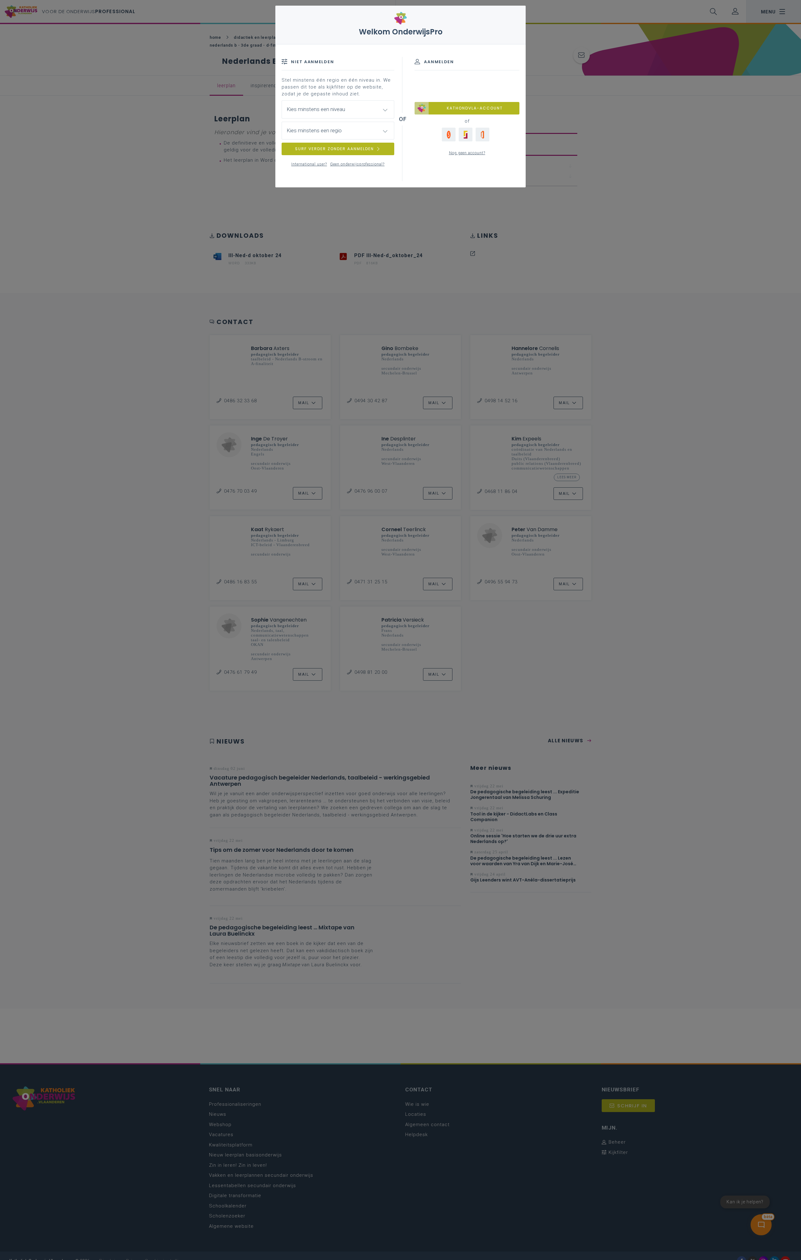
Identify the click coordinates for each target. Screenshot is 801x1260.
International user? (309, 164)
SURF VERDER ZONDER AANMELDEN (334, 148)
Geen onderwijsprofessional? (357, 164)
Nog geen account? (467, 153)
